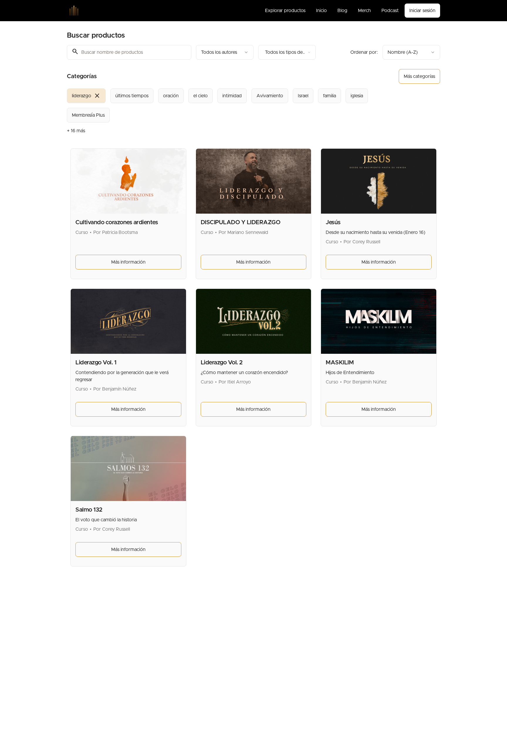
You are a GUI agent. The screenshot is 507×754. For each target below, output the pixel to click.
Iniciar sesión (422, 10)
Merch (364, 10)
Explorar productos (285, 10)
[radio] (86, 95)
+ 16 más (76, 130)
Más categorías (419, 76)
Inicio (321, 10)
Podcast (390, 10)
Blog (342, 10)
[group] (229, 105)
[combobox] (225, 52)
